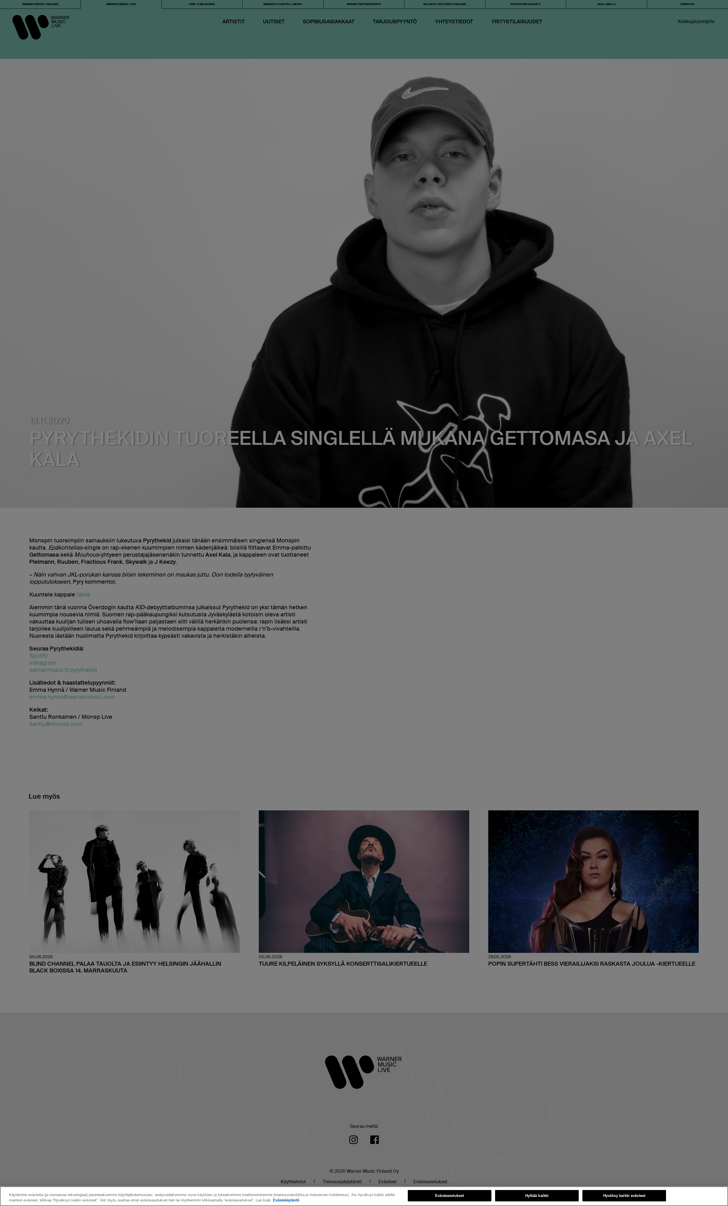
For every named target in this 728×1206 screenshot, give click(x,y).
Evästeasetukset (449, 1195)
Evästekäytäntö (286, 1200)
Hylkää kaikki (537, 1195)
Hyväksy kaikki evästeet (624, 1195)
